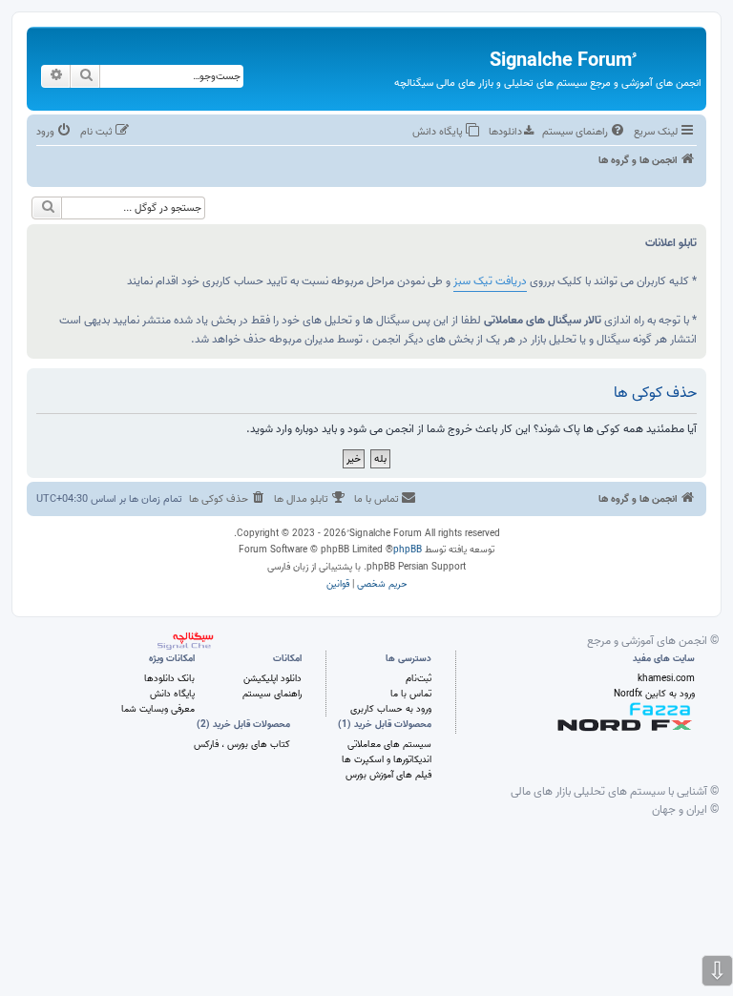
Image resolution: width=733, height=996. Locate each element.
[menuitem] (584, 131)
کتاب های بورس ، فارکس (242, 744)
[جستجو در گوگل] (46, 208)
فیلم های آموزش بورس (388, 774)
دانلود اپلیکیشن (272, 678)
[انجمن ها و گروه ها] (667, 48)
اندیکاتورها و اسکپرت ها (386, 759)
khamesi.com (666, 678)
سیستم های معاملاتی (389, 744)
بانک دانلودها (169, 678)
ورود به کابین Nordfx (654, 693)
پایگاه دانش (172, 693)
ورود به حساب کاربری (390, 708)
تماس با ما (410, 693)
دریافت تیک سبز (490, 281)
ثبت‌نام (418, 678)
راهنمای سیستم (272, 693)
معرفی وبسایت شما (158, 708)
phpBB (407, 549)
